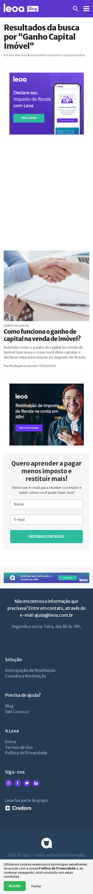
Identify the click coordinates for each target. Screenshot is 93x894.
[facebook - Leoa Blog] (17, 785)
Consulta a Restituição (25, 675)
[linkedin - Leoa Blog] (36, 785)
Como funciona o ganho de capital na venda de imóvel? (42, 335)
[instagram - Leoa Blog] (8, 785)
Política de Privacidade (57, 868)
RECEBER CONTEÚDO (46, 536)
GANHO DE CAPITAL (16, 325)
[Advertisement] (46, 196)
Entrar (11, 741)
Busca (75, 8)
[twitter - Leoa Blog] (27, 785)
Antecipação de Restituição (30, 670)
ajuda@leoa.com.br (53, 615)
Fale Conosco (17, 711)
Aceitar (15, 886)
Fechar (36, 886)
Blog (9, 705)
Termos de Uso (19, 747)
